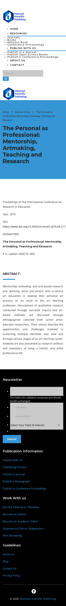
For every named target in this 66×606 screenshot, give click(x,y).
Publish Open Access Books (27, 54)
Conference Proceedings (25, 44)
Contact (17, 64)
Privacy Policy (11, 575)
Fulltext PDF (11, 234)
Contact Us (9, 568)
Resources (18, 33)
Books (11, 39)
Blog (5, 561)
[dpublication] (14, 16)
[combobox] (36, 425)
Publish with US (23, 48)
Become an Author (14, 514)
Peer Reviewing (12, 535)
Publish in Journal (14, 474)
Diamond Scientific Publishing (37, 598)
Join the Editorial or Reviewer (21, 507)
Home (14, 28)
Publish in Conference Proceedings (24, 488)
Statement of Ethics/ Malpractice (23, 528)
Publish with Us (12, 460)
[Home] (15, 93)
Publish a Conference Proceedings (33, 56)
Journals (13, 37)
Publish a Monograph (16, 481)
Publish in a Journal (21, 52)
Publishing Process (14, 467)
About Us (17, 60)
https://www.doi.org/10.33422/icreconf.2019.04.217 (34, 226)
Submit (12, 439)
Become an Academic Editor (20, 521)
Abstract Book (17, 42)
